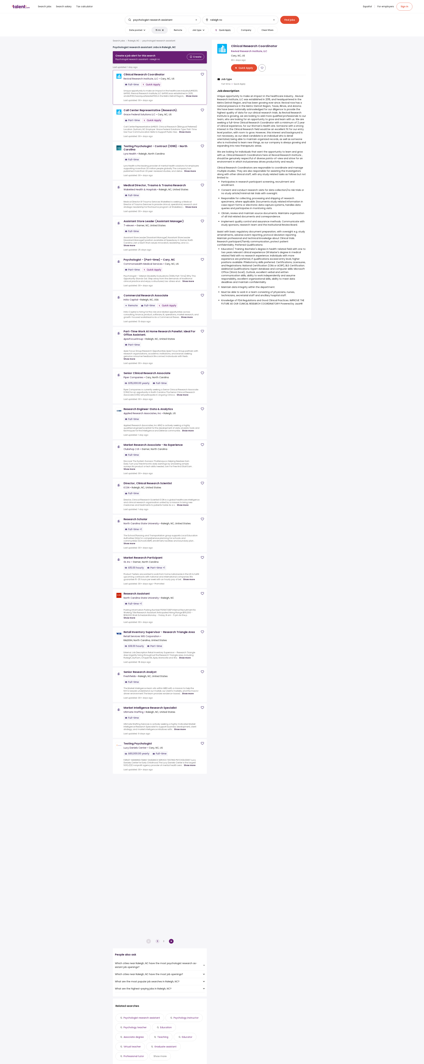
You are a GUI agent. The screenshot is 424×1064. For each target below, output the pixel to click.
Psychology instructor (186, 1017)
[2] (171, 941)
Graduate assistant (165, 1046)
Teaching (162, 1037)
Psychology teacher (135, 1027)
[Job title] (160, 20)
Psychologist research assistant (142, 1017)
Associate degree (134, 1037)
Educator (187, 1037)
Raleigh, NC (133, 41)
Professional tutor (134, 1056)
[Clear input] (196, 20)
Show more (191, 96)
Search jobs (119, 41)
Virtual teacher (132, 1046)
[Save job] (202, 74)
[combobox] (162, 20)
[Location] (237, 20)
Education (166, 1027)
